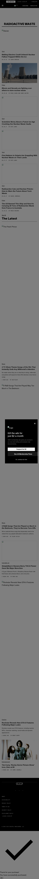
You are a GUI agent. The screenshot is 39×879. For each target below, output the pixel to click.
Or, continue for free (21, 459)
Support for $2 (21, 449)
